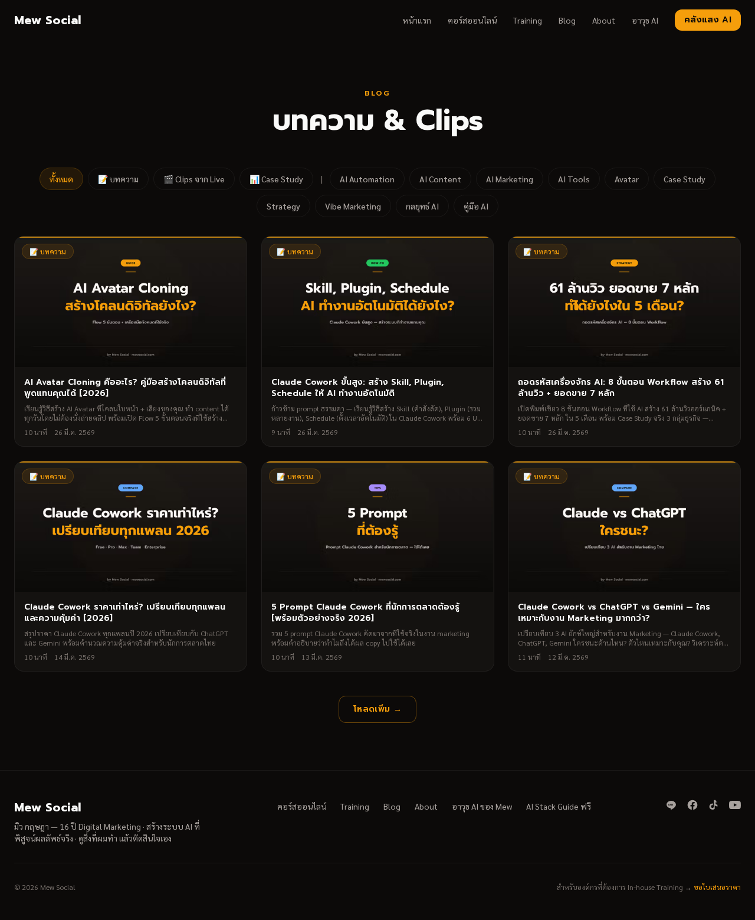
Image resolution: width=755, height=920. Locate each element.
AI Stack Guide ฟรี (558, 806)
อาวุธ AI (645, 20)
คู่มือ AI (476, 206)
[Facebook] (692, 805)
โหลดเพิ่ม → (377, 709)
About (603, 20)
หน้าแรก (416, 20)
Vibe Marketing (353, 206)
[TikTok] (714, 805)
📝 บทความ (118, 178)
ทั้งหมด (61, 178)
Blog (567, 20)
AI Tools (574, 178)
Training (527, 20)
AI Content (440, 178)
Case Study (684, 178)
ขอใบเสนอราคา (717, 887)
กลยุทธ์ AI (422, 206)
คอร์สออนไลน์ (472, 20)
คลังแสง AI (707, 20)
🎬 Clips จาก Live (194, 178)
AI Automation (367, 178)
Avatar (627, 178)
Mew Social (47, 20)
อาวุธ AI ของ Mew (482, 806)
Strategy (283, 206)
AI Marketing (509, 178)
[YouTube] (735, 805)
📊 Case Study (276, 178)
